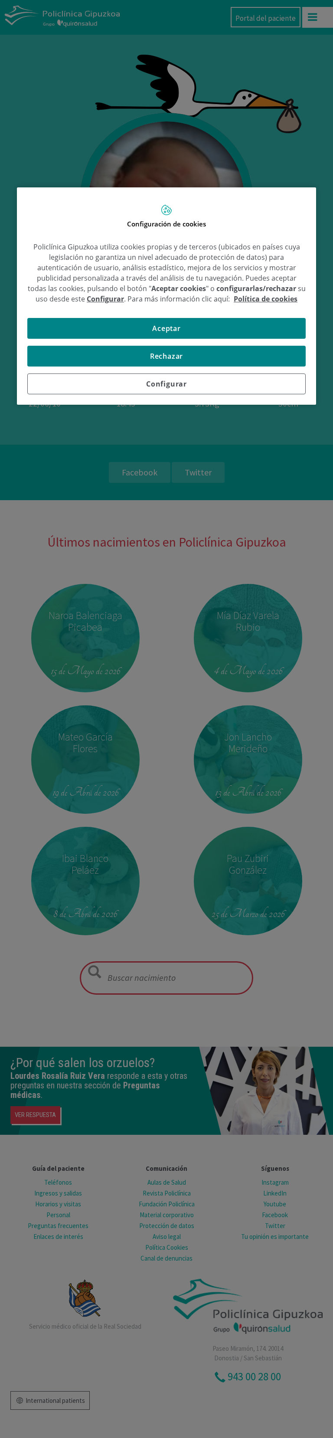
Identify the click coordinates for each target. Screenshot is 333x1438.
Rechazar (166, 356)
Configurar (166, 384)
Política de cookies (265, 299)
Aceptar (166, 328)
